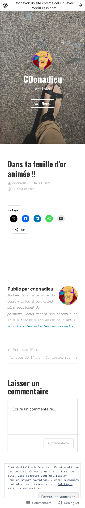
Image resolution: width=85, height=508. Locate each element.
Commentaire (58, 443)
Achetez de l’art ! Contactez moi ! (42, 359)
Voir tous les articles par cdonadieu (42, 326)
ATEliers (44, 183)
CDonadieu (42, 78)
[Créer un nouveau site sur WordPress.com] (42, 5)
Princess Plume (23, 351)
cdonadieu (20, 183)
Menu (45, 103)
